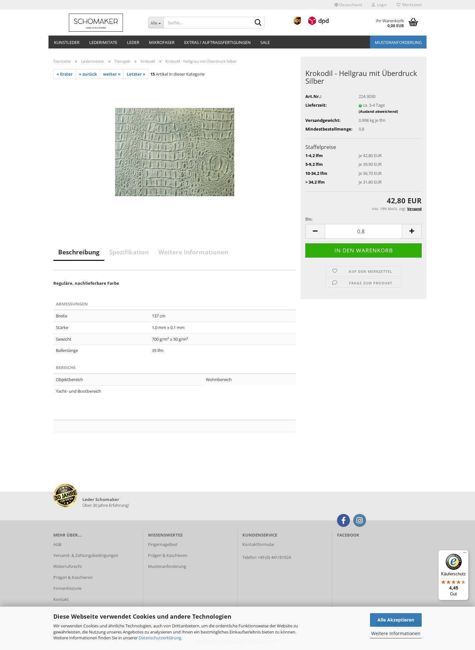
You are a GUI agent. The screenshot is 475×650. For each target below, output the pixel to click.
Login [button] (381, 4)
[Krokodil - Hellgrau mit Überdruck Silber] (174, 151)
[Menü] (465, 554)
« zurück (88, 74)
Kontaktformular (258, 544)
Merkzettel (411, 4)
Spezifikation (129, 252)
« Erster (65, 74)
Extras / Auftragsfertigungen (217, 42)
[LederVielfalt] (95, 23)
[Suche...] (258, 23)
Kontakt (61, 599)
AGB (57, 544)
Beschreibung (79, 252)
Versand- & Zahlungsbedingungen (85, 555)
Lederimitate (103, 42)
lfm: (308, 219)
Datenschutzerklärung (160, 638)
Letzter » (136, 74)
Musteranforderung (398, 42)
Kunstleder (66, 42)
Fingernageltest (163, 544)
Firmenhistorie (67, 588)
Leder (133, 42)
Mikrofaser (161, 42)
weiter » (112, 74)
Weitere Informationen (395, 633)
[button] (348, 5)
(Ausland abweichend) (378, 111)
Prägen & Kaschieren (73, 577)
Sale (265, 42)
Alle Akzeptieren (395, 620)
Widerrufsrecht (67, 566)
